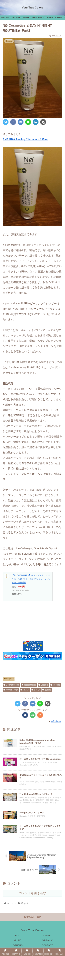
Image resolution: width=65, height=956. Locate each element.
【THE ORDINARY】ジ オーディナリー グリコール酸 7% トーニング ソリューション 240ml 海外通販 (31, 579)
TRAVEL (47, 935)
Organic (10, 679)
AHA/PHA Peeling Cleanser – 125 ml (25, 139)
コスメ (26, 690)
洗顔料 (48, 690)
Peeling (56, 685)
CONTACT (47, 945)
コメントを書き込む (32, 893)
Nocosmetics (30, 685)
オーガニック (12, 690)
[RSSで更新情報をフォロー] (40, 715)
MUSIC (17, 940)
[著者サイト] (25, 715)
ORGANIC (47, 940)
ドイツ (37, 690)
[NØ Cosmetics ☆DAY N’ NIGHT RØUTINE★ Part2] (21, 122)
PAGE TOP (33, 917)
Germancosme (12, 685)
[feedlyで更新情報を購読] (33, 715)
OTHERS (17, 945)
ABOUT (18, 935)
